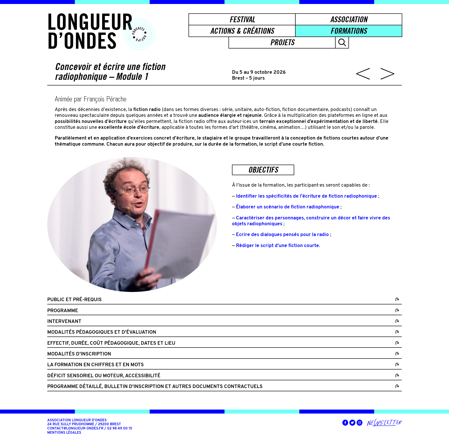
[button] (342, 42)
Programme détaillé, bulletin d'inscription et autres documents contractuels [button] (155, 386)
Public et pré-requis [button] (74, 299)
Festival (242, 19)
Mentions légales (64, 433)
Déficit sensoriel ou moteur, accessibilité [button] (103, 375)
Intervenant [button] (64, 321)
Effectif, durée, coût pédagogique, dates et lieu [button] (111, 343)
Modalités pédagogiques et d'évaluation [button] (101, 332)
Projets (282, 42)
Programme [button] (62, 310)
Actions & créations (242, 31)
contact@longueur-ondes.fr (75, 428)
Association (348, 19)
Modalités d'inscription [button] (79, 354)
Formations (348, 31)
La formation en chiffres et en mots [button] (95, 364)
